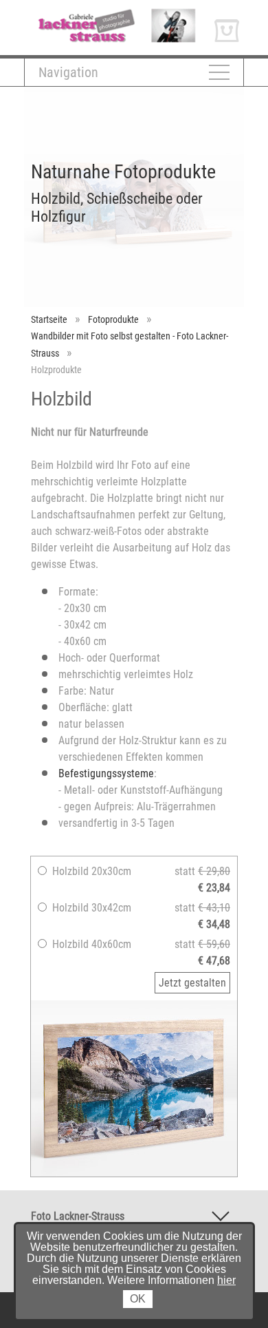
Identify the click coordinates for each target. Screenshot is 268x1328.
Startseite (49, 319)
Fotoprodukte (113, 319)
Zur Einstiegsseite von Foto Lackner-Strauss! (105, 18)
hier (226, 1280)
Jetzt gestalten (192, 982)
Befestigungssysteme (106, 773)
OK (138, 1299)
